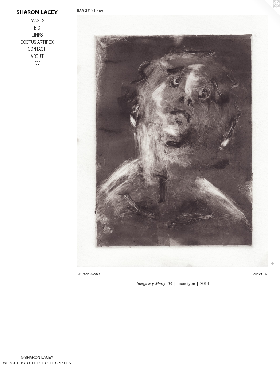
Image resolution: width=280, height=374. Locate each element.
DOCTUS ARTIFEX (37, 42)
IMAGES (37, 20)
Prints (98, 10)
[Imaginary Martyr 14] (172, 141)
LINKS (37, 34)
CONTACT (37, 49)
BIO (37, 27)
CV (37, 63)
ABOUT (37, 56)
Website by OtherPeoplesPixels (37, 363)
